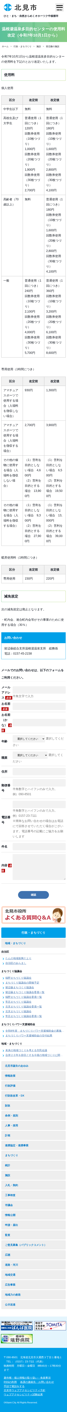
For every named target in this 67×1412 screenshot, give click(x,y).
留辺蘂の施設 (52, 46)
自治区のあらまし (15, 963)
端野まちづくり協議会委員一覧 (23, 997)
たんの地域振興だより (18, 958)
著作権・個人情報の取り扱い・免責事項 (27, 1377)
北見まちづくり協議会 (18, 1011)
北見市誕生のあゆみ (16, 1065)
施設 (38, 46)
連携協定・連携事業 (16, 1145)
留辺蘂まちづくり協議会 (19, 987)
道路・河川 (11, 1264)
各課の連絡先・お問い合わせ (37, 1381)
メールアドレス (6, 692)
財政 (7, 1105)
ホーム (5, 46)
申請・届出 (11, 1224)
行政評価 (10, 1085)
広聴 (7, 1254)
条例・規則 (11, 1115)
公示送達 (10, 1304)
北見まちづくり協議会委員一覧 (23, 1006)
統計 (7, 1165)
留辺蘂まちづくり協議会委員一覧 (24, 992)
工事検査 (10, 1195)
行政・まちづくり (22, 46)
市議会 (9, 1205)
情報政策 (10, 1075)
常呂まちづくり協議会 (18, 1001)
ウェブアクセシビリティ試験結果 (23, 1394)
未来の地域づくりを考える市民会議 (26, 1050)
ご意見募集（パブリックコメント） (26, 1244)
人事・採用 (11, 1125)
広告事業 (10, 1284)
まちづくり (11, 1155)
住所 (4, 771)
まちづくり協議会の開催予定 (22, 982)
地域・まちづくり (15, 943)
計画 (7, 1135)
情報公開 (10, 1215)
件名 (4, 846)
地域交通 (10, 1274)
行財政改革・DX (14, 1095)
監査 (7, 1234)
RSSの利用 (10, 1381)
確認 (33, 894)
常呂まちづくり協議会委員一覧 (23, 1016)
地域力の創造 (13, 1294)
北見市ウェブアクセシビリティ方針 (24, 1390)
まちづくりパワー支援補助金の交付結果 (28, 1035)
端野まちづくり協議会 (18, 977)
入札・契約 (11, 1185)
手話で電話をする (14, 1386)
